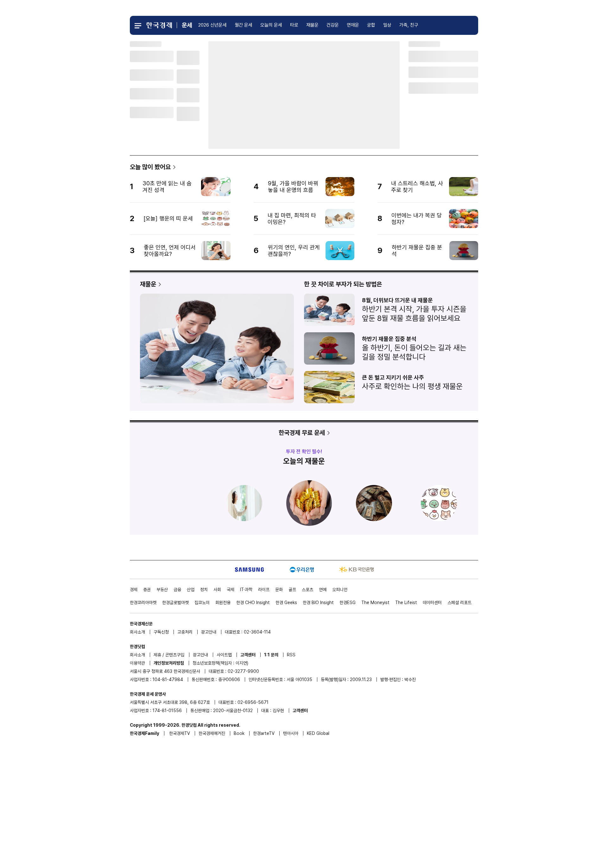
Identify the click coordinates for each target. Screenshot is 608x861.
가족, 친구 (408, 25)
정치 (204, 589)
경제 (133, 589)
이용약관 (137, 663)
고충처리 (185, 632)
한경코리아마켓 (143, 602)
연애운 (353, 25)
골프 (292, 589)
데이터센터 (432, 602)
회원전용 (223, 602)
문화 (279, 589)
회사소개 (137, 632)
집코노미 (202, 602)
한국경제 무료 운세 (302, 433)
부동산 (162, 589)
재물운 (312, 25)
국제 (230, 589)
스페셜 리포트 (459, 602)
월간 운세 (243, 25)
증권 (147, 589)
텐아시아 (290, 733)
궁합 (371, 25)
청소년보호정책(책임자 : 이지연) (220, 663)
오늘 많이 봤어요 (150, 167)
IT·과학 (246, 589)
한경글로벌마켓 (175, 602)
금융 (177, 589)
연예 (322, 589)
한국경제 (179, 733)
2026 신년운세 (212, 25)
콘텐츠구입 (174, 654)
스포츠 (307, 589)
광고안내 (208, 632)
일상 (387, 25)
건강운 (332, 25)
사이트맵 (224, 654)
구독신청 (161, 632)
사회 (217, 589)
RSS (291, 654)
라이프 (263, 589)
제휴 (157, 654)
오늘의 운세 (271, 25)
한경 (253, 602)
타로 (294, 25)
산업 (190, 589)
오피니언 (339, 589)
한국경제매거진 (212, 733)
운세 (187, 25)
